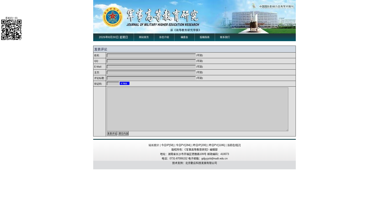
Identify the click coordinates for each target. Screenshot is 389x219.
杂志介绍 (164, 37)
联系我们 (225, 37)
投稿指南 (204, 37)
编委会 (184, 37)
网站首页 (144, 37)
